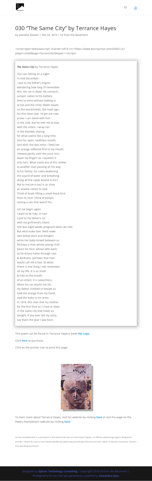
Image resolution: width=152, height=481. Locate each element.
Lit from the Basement (74, 35)
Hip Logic (84, 333)
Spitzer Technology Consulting (58, 471)
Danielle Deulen (29, 35)
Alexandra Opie (109, 475)
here (24, 340)
